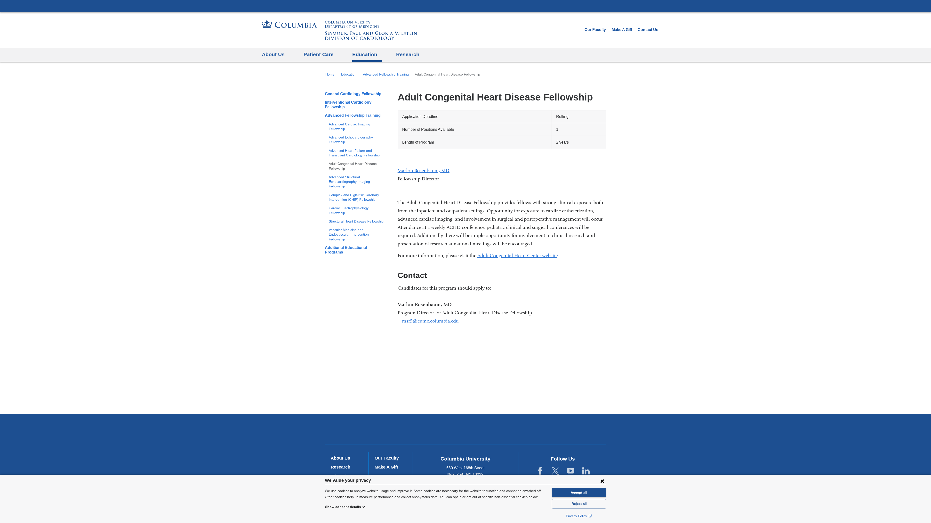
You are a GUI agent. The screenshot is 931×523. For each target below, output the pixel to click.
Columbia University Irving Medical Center (465, 5)
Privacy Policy (577, 516)
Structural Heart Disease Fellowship (356, 221)
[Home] (339, 30)
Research (340, 467)
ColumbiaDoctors (535, 429)
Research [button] (407, 54)
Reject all (579, 504)
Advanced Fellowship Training (386, 74)
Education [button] (364, 54)
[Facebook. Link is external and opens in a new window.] (540, 471)
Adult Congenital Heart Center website (517, 255)
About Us (340, 458)
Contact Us (648, 30)
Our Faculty (595, 30)
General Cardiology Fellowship (353, 94)
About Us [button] (273, 54)
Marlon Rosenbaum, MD (423, 170)
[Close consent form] (602, 481)
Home (330, 74)
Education (348, 74)
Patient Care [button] (319, 54)
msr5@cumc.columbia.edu (430, 321)
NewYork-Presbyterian (465, 430)
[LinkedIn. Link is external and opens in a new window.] (586, 471)
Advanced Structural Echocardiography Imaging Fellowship (349, 181)
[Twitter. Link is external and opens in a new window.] (555, 471)
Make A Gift (622, 30)
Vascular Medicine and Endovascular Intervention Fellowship (349, 234)
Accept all (579, 492)
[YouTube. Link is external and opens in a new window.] (571, 471)
